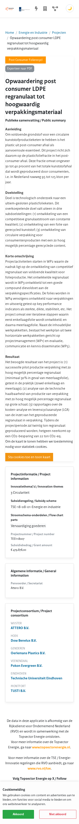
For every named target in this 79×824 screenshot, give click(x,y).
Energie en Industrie (33, 32)
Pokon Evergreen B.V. (26, 665)
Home (9, 32)
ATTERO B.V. (20, 628)
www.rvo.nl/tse (39, 768)
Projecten (59, 32)
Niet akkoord (57, 814)
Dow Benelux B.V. (24, 640)
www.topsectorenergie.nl (51, 747)
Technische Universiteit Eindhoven (36, 678)
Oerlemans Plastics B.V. (28, 653)
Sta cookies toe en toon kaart (29, 457)
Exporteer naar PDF (19, 68)
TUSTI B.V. (18, 691)
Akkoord (18, 814)
